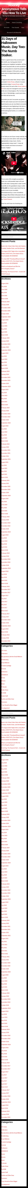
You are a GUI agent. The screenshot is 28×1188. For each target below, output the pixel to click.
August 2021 (4, 462)
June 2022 (4, 432)
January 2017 (5, 616)
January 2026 (5, 304)
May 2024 (4, 362)
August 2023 (4, 389)
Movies (3, 681)
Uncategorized (5, 708)
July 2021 (4, 465)
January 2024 (5, 374)
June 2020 (4, 504)
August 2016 (4, 629)
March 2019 (4, 550)
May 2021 (4, 471)
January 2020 (5, 519)
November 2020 (5, 489)
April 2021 (4, 474)
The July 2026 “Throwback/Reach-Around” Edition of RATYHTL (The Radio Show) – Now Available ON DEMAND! (13, 261)
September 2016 (6, 626)
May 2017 (4, 604)
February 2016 (5, 635)
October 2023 (5, 383)
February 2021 (5, 480)
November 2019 (5, 526)
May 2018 (4, 577)
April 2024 (4, 365)
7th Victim (4, 650)
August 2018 (4, 571)
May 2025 (4, 329)
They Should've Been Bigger (9, 705)
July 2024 (4, 356)
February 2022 (5, 444)
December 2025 (5, 307)
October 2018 (5, 565)
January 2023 (5, 410)
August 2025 (4, 319)
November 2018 (5, 562)
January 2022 (5, 447)
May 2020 (4, 507)
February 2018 (5, 586)
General (3, 668)
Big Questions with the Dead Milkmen (11, 656)
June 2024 (4, 359)
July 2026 (4, 286)
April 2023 (4, 401)
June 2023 (4, 395)
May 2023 (4, 398)
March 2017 (4, 610)
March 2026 (4, 298)
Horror (3, 677)
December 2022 (5, 413)
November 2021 (5, 453)
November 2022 (5, 416)
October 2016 (5, 622)
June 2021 (4, 468)
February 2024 (5, 371)
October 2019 (5, 529)
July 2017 (4, 598)
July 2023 (4, 392)
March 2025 (4, 335)
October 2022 (5, 420)
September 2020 (6, 495)
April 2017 (4, 607)
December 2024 (5, 344)
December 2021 (5, 450)
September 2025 (6, 317)
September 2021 (6, 459)
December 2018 (5, 559)
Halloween (4, 671)
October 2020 (5, 492)
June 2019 (4, 541)
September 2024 (6, 350)
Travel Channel (7, 199)
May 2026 (4, 292)
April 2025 (4, 332)
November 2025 (5, 310)
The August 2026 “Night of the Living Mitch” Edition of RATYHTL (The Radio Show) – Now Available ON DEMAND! (13, 254)
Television (4, 702)
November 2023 (5, 380)
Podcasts (4, 687)
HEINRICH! (4, 674)
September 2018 (6, 568)
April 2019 (4, 547)
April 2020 (4, 510)
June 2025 (4, 326)
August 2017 (4, 595)
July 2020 (4, 501)
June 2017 (4, 601)
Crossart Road (15, 84)
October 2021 (5, 456)
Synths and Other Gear (7, 699)
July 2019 (4, 538)
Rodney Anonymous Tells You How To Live (14, 9)
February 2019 (5, 553)
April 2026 (4, 295)
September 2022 (6, 423)
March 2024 (4, 368)
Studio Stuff (4, 696)
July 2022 (4, 429)
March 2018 (4, 583)
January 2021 (5, 483)
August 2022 (4, 426)
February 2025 (5, 338)
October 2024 (5, 347)
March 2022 (4, 441)
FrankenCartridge (6, 665)
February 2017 (5, 613)
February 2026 (5, 301)
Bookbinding (4, 659)
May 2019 (4, 544)
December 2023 (5, 377)
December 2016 (5, 619)
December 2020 (5, 486)
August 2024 (4, 353)
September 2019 (6, 532)
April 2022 (4, 438)
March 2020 (4, 513)
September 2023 (6, 386)
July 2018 (4, 574)
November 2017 (5, 592)
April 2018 (4, 580)
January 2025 (5, 341)
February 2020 (5, 516)
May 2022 (4, 435)
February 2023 (5, 407)
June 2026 (4, 289)
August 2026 (4, 283)
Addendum (4, 653)
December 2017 (5, 589)
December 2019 (5, 523)
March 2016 (4, 632)
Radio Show (4, 690)
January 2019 (5, 556)
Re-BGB (3, 693)
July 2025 (4, 323)
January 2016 (5, 638)
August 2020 (4, 498)
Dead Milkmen (5, 662)
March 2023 (4, 404)
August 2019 (4, 535)
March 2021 (4, 477)
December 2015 (5, 641)
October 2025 (5, 313)
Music (3, 684)
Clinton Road (10, 82)
